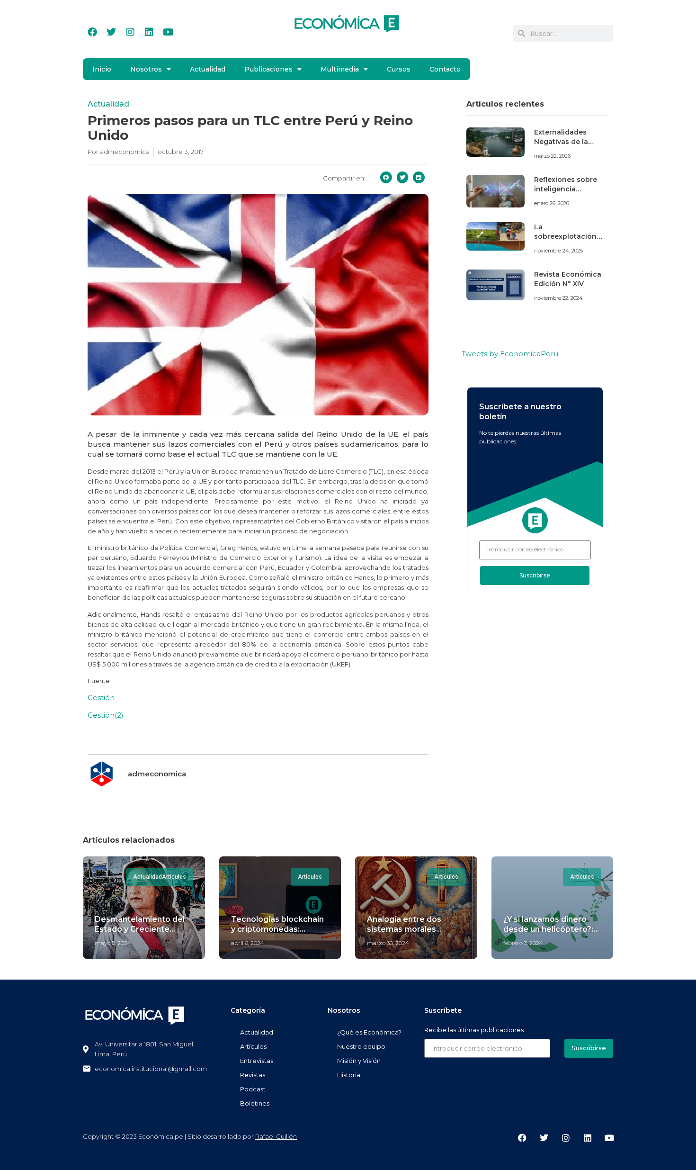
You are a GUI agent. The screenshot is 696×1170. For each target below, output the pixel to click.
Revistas (252, 1075)
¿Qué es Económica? (369, 1032)
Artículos (253, 1046)
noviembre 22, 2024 (558, 298)
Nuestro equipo (361, 1046)
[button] (386, 177)
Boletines (254, 1103)
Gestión (101, 697)
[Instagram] (130, 32)
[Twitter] (111, 32)
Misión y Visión (359, 1060)
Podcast (253, 1089)
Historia (348, 1075)
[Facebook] (92, 32)
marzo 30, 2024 (388, 942)
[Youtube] (168, 32)
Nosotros (146, 69)
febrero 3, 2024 (523, 942)
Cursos (398, 69)
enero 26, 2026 (551, 203)
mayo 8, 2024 (113, 942)
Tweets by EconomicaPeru (510, 353)
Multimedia (340, 69)
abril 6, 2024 (247, 942)
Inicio (101, 69)
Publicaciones (268, 69)
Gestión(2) (106, 715)
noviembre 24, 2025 (558, 250)
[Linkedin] (149, 32)
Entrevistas (256, 1060)
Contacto (445, 69)
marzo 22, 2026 (552, 156)
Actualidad (207, 69)
